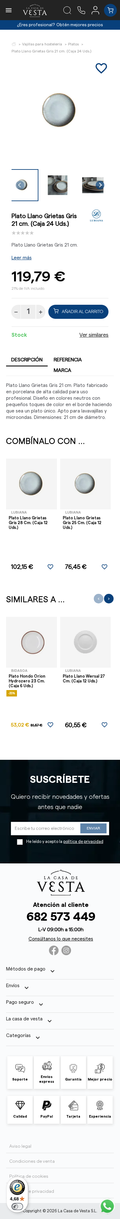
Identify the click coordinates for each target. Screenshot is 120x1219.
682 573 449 (61, 917)
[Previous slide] (20, 185)
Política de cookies (28, 1176)
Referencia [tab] (68, 359)
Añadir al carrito (82, 312)
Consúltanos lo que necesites (60, 939)
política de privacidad (83, 842)
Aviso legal (20, 1146)
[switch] (17, 1206)
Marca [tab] (62, 370)
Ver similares (93, 335)
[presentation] (98, 598)
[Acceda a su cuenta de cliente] (98, 9)
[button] (58, 185)
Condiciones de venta (32, 1161)
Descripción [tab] (27, 359)
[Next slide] (100, 185)
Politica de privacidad (31, 1191)
